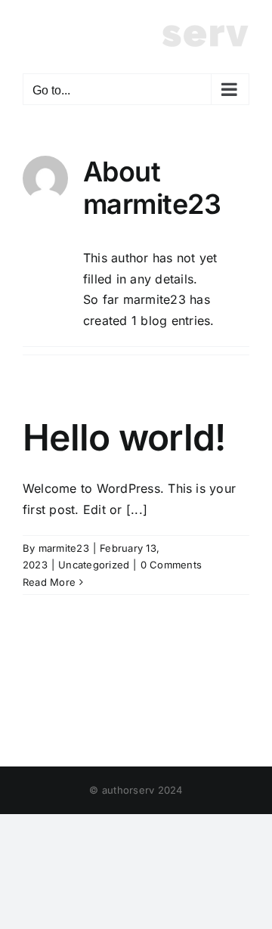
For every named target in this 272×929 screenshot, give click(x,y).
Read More (49, 582)
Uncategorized (93, 565)
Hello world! (124, 437)
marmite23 (64, 548)
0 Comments (171, 565)
